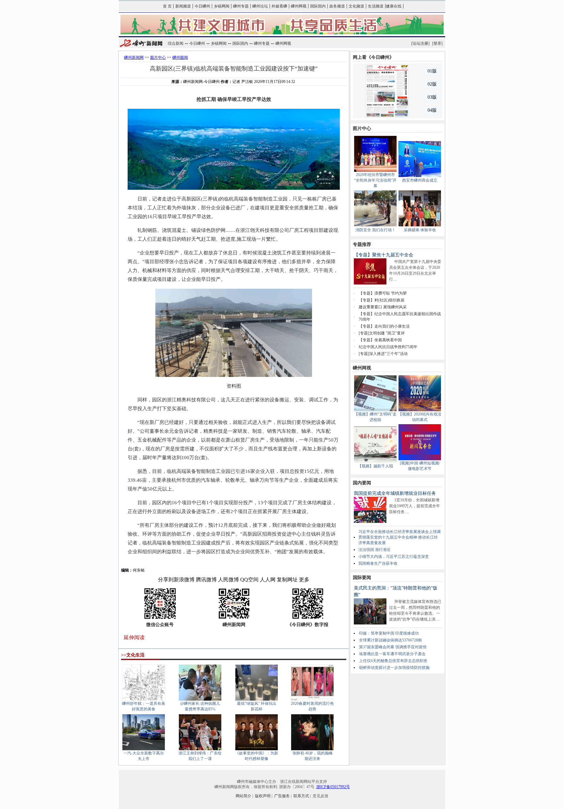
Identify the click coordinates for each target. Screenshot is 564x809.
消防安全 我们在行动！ (375, 230)
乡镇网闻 (221, 6)
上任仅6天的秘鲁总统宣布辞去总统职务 (393, 660)
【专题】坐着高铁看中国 (380, 340)
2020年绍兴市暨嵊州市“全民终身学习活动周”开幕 (375, 180)
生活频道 (376, 6)
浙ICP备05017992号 (333, 787)
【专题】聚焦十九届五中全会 (383, 254)
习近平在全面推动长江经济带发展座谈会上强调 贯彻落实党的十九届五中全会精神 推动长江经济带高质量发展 (399, 537)
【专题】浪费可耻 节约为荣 (383, 293)
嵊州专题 (241, 6)
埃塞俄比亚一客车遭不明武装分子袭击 (392, 654)
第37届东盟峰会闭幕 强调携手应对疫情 (393, 647)
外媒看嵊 (279, 6)
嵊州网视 (298, 6)
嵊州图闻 (180, 57)
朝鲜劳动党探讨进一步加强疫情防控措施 (394, 667)
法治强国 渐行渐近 (374, 549)
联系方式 (301, 796)
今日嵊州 (202, 6)
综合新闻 (175, 43)
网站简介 (243, 796)
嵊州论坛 (260, 6)
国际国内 (318, 6)
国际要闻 (362, 577)
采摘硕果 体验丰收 (420, 230)
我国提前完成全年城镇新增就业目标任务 (395, 493)
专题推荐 (362, 244)
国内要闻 (362, 482)
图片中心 (158, 57)
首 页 (167, 6)
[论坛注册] (420, 43)
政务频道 (337, 6)
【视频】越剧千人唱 (375, 466)
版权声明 (263, 796)
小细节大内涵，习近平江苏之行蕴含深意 (393, 556)
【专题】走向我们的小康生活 (384, 326)
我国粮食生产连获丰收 (378, 563)
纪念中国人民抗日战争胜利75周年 (388, 347)
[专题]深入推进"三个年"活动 (383, 353)
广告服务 (282, 796)
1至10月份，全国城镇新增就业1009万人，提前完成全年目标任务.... (414, 506)
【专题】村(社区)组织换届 (381, 300)
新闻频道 (183, 6)
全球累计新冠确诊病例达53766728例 (390, 640)
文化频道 (356, 6)
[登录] (437, 43)
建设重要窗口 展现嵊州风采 (383, 307)
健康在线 (393, 6)
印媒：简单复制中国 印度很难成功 (389, 633)
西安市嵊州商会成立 (419, 180)
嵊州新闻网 (134, 57)
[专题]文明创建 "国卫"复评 (382, 333)
